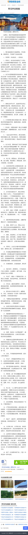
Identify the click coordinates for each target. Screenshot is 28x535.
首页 (8, 5)
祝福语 (14, 5)
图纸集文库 (11, 533)
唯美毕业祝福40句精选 (20, 512)
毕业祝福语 (21, 5)
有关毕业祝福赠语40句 (7, 510)
